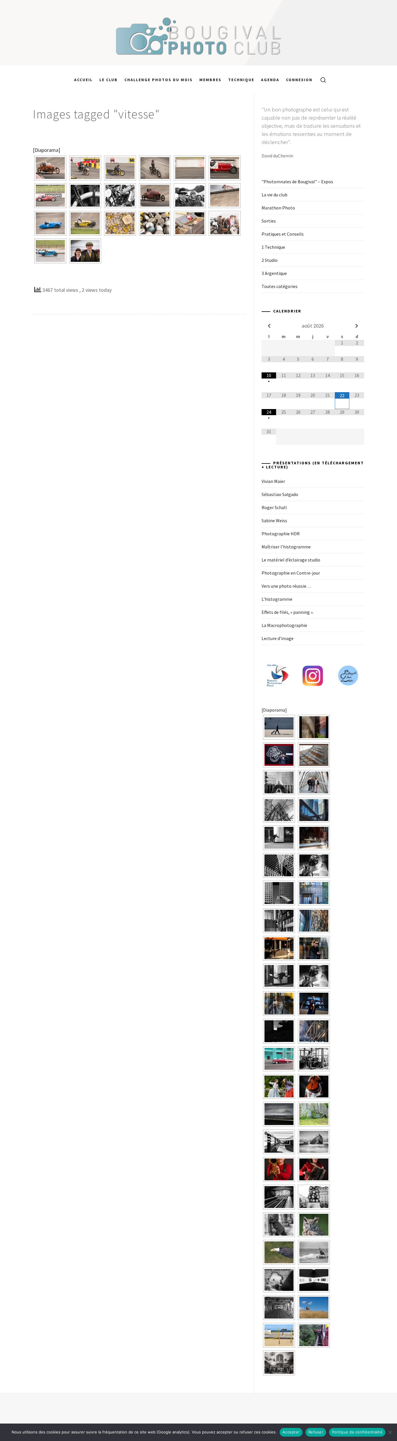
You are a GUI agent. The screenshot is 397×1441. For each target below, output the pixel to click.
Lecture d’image (278, 638)
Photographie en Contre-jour (291, 573)
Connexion (299, 79)
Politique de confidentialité (357, 1432)
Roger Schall (274, 507)
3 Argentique (274, 273)
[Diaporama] (46, 150)
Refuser (315, 1432)
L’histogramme (277, 599)
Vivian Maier (273, 481)
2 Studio (270, 260)
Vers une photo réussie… (286, 586)
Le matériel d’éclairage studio (291, 560)
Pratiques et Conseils (283, 234)
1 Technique (273, 247)
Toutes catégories (280, 286)
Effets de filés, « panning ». (288, 612)
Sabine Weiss (274, 520)
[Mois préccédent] (269, 325)
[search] (321, 79)
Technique (241, 79)
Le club (108, 79)
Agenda (270, 79)
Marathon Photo (278, 208)
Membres (210, 79)
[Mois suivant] (356, 325)
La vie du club (274, 195)
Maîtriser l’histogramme (286, 547)
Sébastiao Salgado (280, 494)
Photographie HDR (281, 533)
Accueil (83, 79)
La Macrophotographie (284, 625)
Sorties (269, 221)
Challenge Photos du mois (158, 79)
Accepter (291, 1432)
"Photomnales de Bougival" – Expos (297, 181)
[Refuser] (390, 1432)
